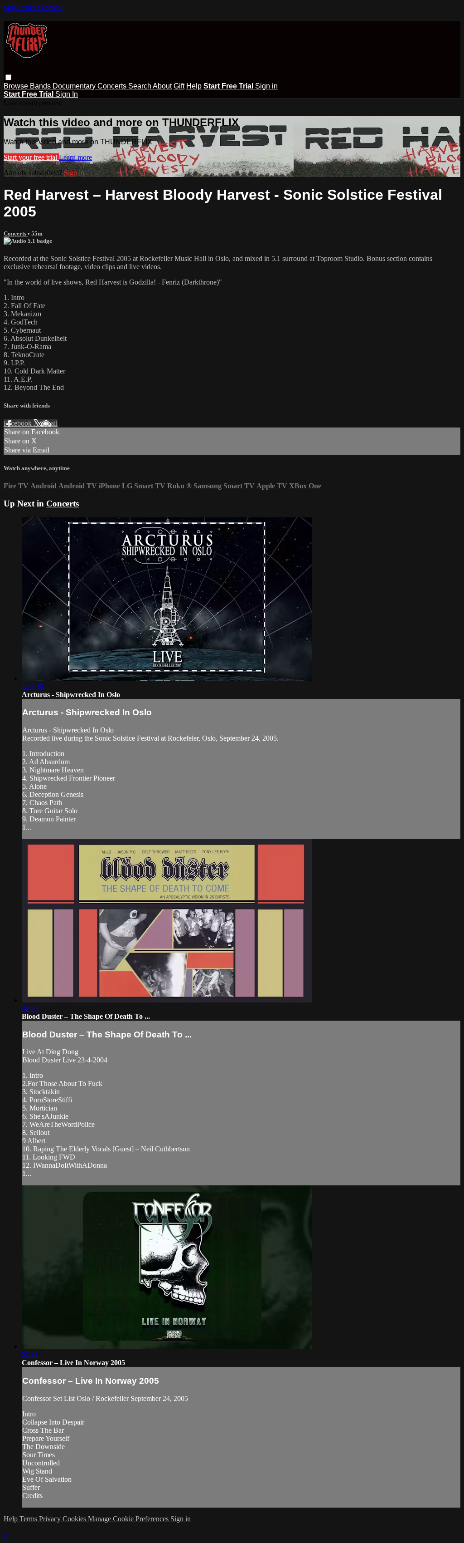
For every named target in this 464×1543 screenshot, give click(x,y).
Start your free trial (31, 157)
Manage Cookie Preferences (129, 1519)
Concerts (112, 86)
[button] (8, 77)
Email (49, 423)
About (162, 86)
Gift (179, 86)
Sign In (66, 94)
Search (140, 86)
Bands (41, 86)
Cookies (75, 1519)
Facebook (19, 423)
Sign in (266, 86)
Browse (17, 86)
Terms (29, 1519)
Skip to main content (33, 7)
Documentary (75, 86)
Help (194, 86)
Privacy (51, 1519)
